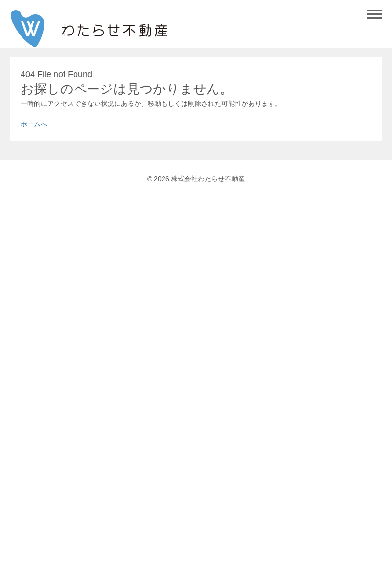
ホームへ (34, 124)
